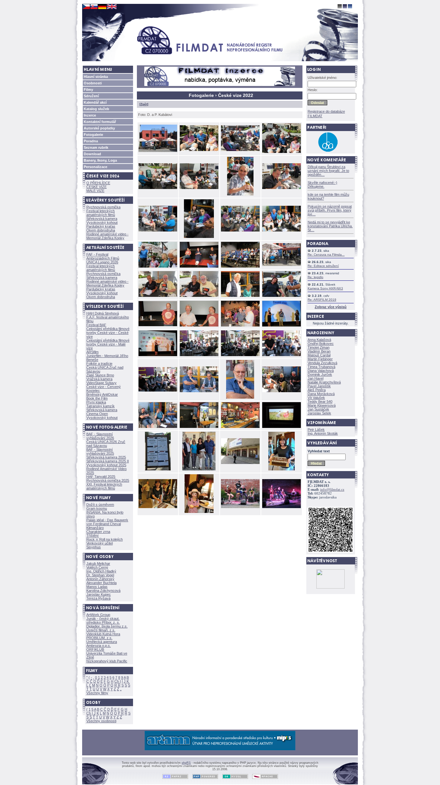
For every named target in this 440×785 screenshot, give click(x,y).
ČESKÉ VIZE (96, 187)
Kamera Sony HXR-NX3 (325, 288)
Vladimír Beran (319, 351)
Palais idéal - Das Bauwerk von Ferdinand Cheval (107, 522)
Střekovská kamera (101, 219)
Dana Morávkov (321, 394)
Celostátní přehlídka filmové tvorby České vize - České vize (107, 332)
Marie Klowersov (322, 405)
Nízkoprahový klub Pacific (106, 661)
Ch (116, 681)
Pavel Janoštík (319, 386)
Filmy (88, 89)
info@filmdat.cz (332, 489)
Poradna (91, 141)
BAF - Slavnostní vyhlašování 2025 (100, 451)
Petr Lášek (316, 429)
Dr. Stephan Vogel (100, 575)
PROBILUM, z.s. (99, 638)
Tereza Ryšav (98, 598)
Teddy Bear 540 (320, 401)
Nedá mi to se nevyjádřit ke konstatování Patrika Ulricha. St (330, 226)
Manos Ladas (97, 587)
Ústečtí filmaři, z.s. (100, 630)
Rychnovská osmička (103, 207)
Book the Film (97, 398)
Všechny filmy (97, 693)
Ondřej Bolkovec (321, 343)
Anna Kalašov (319, 340)
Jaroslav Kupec (98, 594)
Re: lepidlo (315, 277)
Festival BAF (96, 325)
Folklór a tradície (99, 363)
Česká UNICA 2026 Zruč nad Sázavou (105, 444)
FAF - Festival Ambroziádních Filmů (102, 256)
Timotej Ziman (319, 347)
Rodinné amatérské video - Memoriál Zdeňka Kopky (107, 236)
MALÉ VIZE (95, 191)
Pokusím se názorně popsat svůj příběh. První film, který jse (330, 210)
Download (92, 154)
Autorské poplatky (99, 128)
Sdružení (91, 96)
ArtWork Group (98, 615)
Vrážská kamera (99, 379)
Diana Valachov (321, 371)
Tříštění (92, 535)
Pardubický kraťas (100, 226)
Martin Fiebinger (320, 359)
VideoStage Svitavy (101, 383)
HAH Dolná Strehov (102, 313)
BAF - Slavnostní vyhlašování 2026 (100, 436)
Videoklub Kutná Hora (103, 634)
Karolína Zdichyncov (103, 590)
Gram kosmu (96, 508)
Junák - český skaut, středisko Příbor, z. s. (103, 620)
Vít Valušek (316, 398)
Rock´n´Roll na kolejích (104, 539)
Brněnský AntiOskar (102, 394)
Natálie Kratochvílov (324, 382)
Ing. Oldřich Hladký (101, 571)
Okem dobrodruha (100, 230)
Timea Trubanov (321, 367)
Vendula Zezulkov (322, 363)
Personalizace (95, 167)
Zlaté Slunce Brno (100, 375)
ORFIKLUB (95, 649)
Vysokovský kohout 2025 (106, 465)
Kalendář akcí (95, 102)
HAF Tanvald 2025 (100, 476)
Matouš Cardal (319, 355)
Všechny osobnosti (101, 721)
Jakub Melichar (98, 563)
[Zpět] (143, 104)
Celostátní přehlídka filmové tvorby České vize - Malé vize (107, 344)
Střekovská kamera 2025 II (107, 461)
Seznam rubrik (96, 147)
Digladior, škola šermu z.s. (107, 626)
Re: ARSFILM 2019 (322, 299)
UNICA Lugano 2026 (102, 262)
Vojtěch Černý (97, 567)
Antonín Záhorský (100, 579)
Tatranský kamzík (100, 406)
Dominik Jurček (320, 374)
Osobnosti (93, 83)
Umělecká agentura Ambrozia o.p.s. (101, 644)
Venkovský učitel (99, 543)
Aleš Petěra (317, 390)
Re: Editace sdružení (323, 266)
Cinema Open (97, 414)
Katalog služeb (96, 109)
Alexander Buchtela (101, 583)
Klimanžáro (95, 528)
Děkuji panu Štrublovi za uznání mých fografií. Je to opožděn (328, 170)
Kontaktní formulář (100, 122)
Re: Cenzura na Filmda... (326, 254)
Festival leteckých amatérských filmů (100, 213)
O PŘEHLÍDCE (98, 183)
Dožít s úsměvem (100, 504)
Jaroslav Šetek (319, 413)
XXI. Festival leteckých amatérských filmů (104, 486)
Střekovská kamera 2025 (106, 457)
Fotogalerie (93, 135)
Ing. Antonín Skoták (323, 433)
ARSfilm (92, 352)
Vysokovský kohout (102, 222)
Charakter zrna (98, 532)
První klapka (96, 402)
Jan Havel (315, 378)
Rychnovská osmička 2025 (107, 480)
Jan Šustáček (318, 409)
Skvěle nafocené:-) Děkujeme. (322, 184)
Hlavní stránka (96, 77)
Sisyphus (93, 547)
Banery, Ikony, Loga (100, 160)
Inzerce (90, 115)
